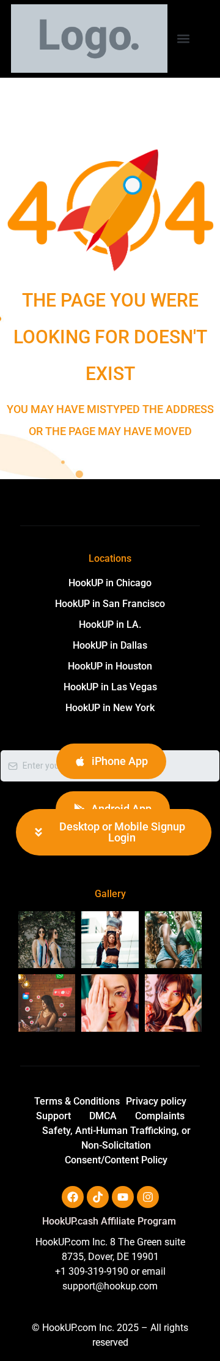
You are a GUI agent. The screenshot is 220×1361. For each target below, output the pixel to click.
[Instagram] (148, 1197)
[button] (183, 38)
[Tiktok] (98, 1197)
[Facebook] (73, 1197)
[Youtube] (123, 1197)
